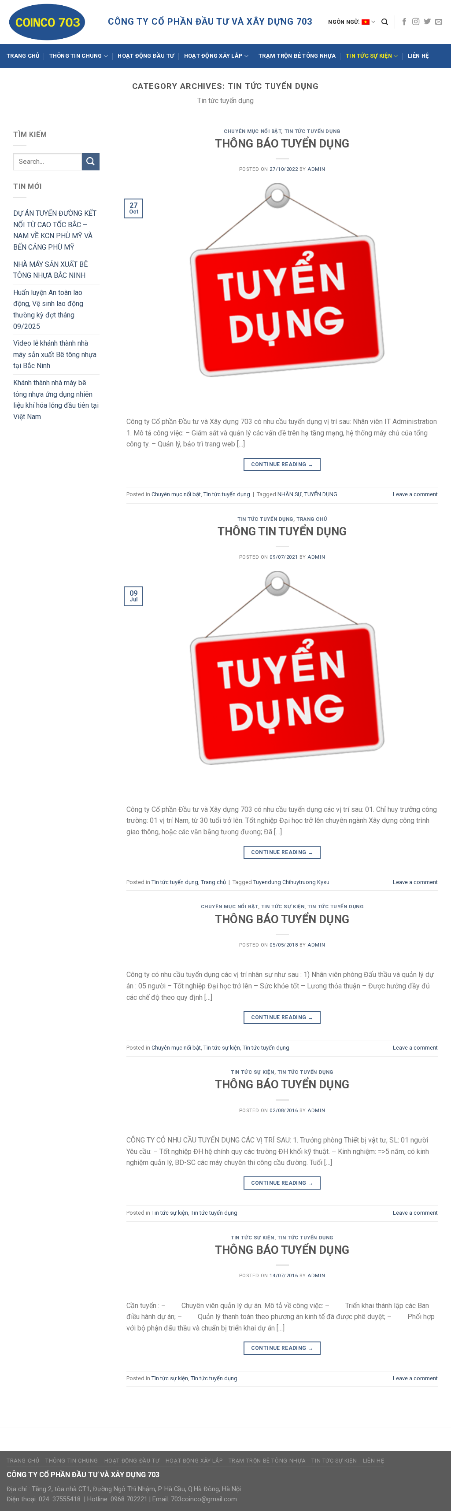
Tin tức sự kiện (369, 55)
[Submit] (91, 161)
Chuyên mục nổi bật (252, 131)
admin (316, 169)
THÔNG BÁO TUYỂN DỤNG (282, 143)
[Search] (384, 22)
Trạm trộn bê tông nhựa (297, 55)
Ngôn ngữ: (345, 21)
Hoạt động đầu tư (146, 55)
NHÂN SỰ (289, 494)
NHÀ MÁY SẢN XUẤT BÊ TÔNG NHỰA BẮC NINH (50, 270)
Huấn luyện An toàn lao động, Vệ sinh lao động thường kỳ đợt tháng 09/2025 (48, 309)
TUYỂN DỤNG (320, 494)
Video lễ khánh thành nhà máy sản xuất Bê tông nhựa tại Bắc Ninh (54, 354)
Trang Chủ (23, 55)
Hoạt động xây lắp (213, 55)
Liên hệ (418, 55)
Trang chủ (311, 519)
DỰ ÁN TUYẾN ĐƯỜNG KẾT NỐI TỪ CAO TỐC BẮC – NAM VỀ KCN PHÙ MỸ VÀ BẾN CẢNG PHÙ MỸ (54, 230)
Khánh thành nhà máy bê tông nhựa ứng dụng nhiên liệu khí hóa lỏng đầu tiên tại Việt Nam (56, 400)
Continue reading (282, 464)
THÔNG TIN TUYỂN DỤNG (282, 531)
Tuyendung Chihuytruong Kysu (291, 882)
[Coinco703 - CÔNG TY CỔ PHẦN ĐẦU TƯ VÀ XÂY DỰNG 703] (51, 22)
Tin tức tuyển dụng (312, 131)
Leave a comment (415, 494)
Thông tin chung (75, 55)
